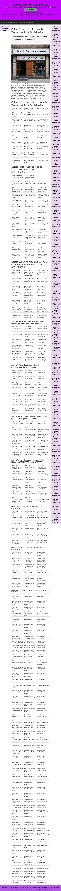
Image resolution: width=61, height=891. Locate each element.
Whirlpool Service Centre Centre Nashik (56, 276)
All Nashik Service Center (9, 22)
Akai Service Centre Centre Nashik (56, 513)
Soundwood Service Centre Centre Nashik (56, 501)
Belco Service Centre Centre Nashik (56, 379)
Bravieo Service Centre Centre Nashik (56, 393)
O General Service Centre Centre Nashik (56, 205)
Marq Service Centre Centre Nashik (56, 186)
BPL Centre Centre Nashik (56, 40)
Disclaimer (9, 887)
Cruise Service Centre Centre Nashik (56, 462)
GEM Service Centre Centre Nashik (56, 95)
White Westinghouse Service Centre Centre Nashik (56, 285)
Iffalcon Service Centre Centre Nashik (56, 335)
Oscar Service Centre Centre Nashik (56, 456)
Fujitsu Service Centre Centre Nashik (56, 83)
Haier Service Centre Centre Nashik (56, 107)
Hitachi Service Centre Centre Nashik (56, 114)
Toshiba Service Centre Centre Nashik (56, 245)
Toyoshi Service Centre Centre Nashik (56, 494)
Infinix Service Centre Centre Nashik (56, 480)
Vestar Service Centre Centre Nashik (56, 263)
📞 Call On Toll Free (30, 10)
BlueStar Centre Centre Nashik (56, 35)
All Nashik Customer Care (26, 22)
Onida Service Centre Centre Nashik (56, 199)
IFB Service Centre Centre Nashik (56, 127)
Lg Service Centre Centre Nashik (56, 153)
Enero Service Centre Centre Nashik (56, 76)
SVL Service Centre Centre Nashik (56, 418)
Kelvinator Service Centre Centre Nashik (56, 147)
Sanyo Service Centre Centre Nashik (56, 226)
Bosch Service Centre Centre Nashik (56, 45)
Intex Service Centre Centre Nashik (56, 299)
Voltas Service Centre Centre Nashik (56, 257)
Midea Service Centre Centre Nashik (56, 317)
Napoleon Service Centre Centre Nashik (56, 192)
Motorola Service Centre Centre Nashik (56, 487)
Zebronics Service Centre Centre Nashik (56, 432)
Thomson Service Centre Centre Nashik (56, 356)
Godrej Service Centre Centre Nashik (56, 101)
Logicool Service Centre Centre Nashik (56, 165)
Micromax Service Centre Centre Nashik (56, 439)
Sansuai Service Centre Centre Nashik (56, 232)
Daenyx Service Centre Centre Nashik (56, 342)
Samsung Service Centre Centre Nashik (56, 220)
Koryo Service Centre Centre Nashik (56, 133)
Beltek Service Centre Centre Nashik (56, 451)
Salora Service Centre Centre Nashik (56, 399)
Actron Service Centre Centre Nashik (56, 29)
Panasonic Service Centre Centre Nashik (56, 212)
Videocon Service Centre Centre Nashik (56, 269)
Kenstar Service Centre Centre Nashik (56, 140)
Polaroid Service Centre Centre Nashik (56, 386)
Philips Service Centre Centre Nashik (56, 292)
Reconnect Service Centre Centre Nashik (56, 311)
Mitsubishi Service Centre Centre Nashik (56, 180)
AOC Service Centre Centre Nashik (56, 405)
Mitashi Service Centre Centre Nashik (56, 172)
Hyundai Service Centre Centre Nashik (56, 121)
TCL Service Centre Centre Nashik (56, 251)
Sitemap (4, 887)
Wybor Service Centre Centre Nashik (56, 445)
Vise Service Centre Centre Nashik (56, 328)
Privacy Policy (16, 887)
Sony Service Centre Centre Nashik (56, 239)
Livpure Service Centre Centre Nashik (56, 520)
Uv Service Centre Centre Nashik (56, 363)
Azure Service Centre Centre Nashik (56, 304)
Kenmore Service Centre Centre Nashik (56, 474)
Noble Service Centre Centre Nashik (56, 374)
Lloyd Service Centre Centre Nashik (56, 159)
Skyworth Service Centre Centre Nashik (56, 424)
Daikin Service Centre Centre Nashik (56, 63)
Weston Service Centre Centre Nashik (56, 412)
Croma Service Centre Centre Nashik (56, 51)
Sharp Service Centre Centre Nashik (56, 323)
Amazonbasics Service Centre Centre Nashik (56, 349)
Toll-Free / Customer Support (5, 28)
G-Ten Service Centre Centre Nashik (56, 468)
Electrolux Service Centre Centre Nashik (56, 70)
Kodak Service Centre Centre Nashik (56, 368)
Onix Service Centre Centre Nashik (56, 508)
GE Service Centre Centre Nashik (56, 89)
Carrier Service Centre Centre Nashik (56, 57)
